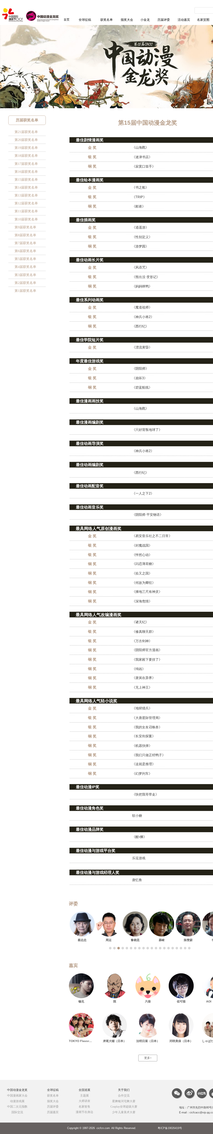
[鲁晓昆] (135, 923)
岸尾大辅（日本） (114, 1041)
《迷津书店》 (142, 157)
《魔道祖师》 (142, 307)
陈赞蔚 (188, 940)
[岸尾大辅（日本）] (114, 1025)
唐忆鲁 (137, 880)
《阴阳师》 (140, 368)
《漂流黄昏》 (142, 347)
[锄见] (81, 985)
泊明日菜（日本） (148, 1041)
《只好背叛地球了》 (147, 429)
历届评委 (163, 19)
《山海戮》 (140, 147)
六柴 (148, 1001)
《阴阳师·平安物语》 (147, 514)
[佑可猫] (181, 985)
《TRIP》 (139, 197)
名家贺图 (203, 19)
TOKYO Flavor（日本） (81, 1041)
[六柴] (147, 985)
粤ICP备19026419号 (170, 1128)
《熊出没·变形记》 (146, 277)
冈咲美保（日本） (181, 1041)
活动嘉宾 (184, 19)
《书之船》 (140, 187)
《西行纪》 (140, 326)
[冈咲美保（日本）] (181, 1025)
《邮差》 (138, 206)
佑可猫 (181, 1001)
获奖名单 (106, 19)
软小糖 (137, 815)
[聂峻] (162, 923)
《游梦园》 (140, 246)
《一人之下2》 (143, 493)
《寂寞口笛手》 (143, 166)
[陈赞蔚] (188, 923)
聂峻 (162, 940)
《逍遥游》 (140, 227)
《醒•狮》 (139, 837)
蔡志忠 (82, 940)
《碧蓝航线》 (142, 387)
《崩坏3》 (139, 378)
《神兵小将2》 (143, 317)
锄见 (81, 1001)
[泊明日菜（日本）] (147, 1025)
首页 (66, 19)
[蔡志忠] (82, 923)
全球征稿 (85, 19)
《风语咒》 (140, 267)
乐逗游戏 (138, 858)
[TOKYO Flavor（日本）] (81, 1025)
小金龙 (145, 19)
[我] (114, 985)
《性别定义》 (142, 237)
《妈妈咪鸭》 (142, 286)
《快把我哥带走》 (145, 794)
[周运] (108, 923)
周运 (108, 940)
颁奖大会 (127, 19)
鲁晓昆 (135, 940)
